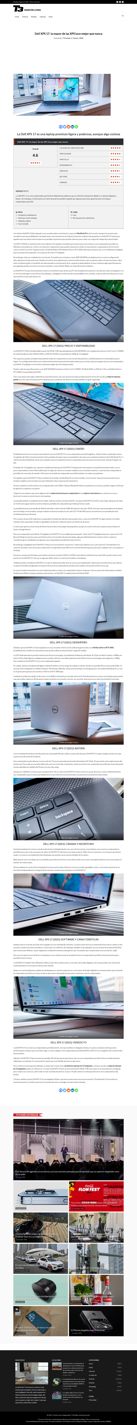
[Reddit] (68, 126)
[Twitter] (64, 126)
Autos (51, 17)
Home (17, 17)
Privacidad (92, 1400)
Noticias (25, 17)
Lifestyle (43, 17)
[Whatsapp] (76, 126)
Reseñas (34, 17)
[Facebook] (60, 126)
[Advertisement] (68, 56)
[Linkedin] (72, 126)
